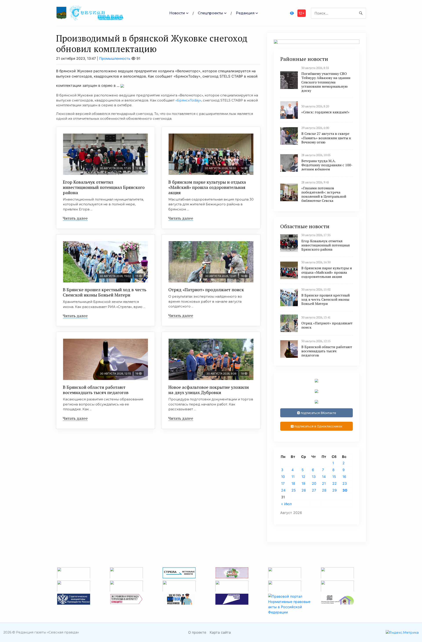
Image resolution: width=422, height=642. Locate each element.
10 (283, 476)
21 (324, 483)
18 (293, 483)
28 (324, 490)
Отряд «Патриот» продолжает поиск (206, 290)
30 (344, 490)
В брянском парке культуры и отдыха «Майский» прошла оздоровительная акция (207, 187)
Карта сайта (220, 632)
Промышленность (114, 58)
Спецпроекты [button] (210, 13)
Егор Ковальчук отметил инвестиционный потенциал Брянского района (104, 187)
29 (334, 490)
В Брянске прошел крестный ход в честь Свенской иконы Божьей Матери (104, 292)
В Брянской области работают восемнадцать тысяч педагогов (96, 389)
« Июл (286, 504)
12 (303, 476)
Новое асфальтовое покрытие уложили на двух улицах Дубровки (208, 389)
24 (283, 490)
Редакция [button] (245, 13)
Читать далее (75, 218)
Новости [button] (177, 13)
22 (334, 483)
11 (293, 476)
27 (314, 490)
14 (324, 476)
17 (283, 483)
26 (304, 490)
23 (344, 483)
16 (344, 476)
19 (303, 483)
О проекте (197, 632)
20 (314, 483)
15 (334, 476)
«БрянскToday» (188, 100)
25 (293, 490)
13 (314, 476)
